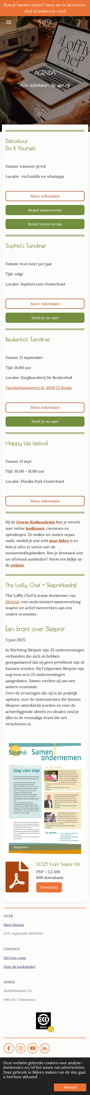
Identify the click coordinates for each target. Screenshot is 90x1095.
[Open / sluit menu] (9, 22)
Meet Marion (14, 925)
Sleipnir (12, 601)
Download (49, 887)
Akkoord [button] (70, 1087)
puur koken (59, 540)
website (17, 565)
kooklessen (35, 528)
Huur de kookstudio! (19, 966)
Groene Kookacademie (35, 522)
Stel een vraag (15, 958)
